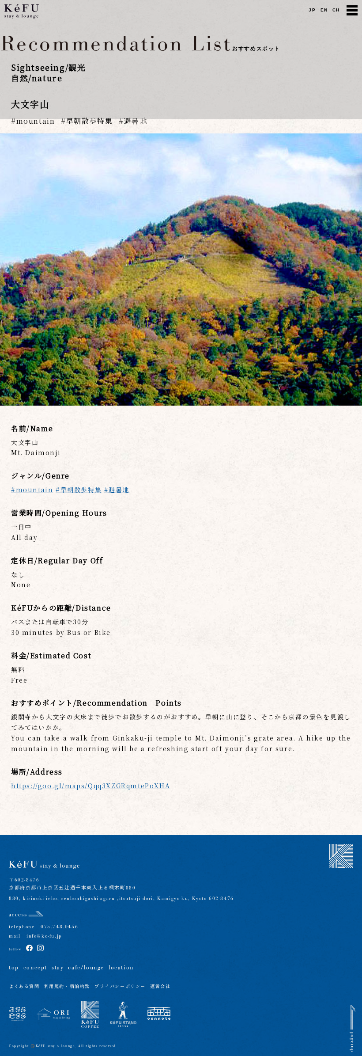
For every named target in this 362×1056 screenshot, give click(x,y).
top (14, 968)
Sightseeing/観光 (48, 67)
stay (58, 968)
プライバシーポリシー (120, 987)
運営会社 (160, 987)
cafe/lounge (86, 968)
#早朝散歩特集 (79, 489)
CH (336, 10)
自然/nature (36, 78)
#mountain (32, 489)
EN (324, 10)
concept (35, 968)
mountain (35, 121)
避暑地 (135, 121)
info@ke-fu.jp (41, 936)
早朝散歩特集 (89, 121)
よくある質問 (24, 987)
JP (312, 10)
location (121, 968)
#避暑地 (116, 489)
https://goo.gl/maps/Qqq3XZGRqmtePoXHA (90, 785)
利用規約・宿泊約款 (67, 987)
